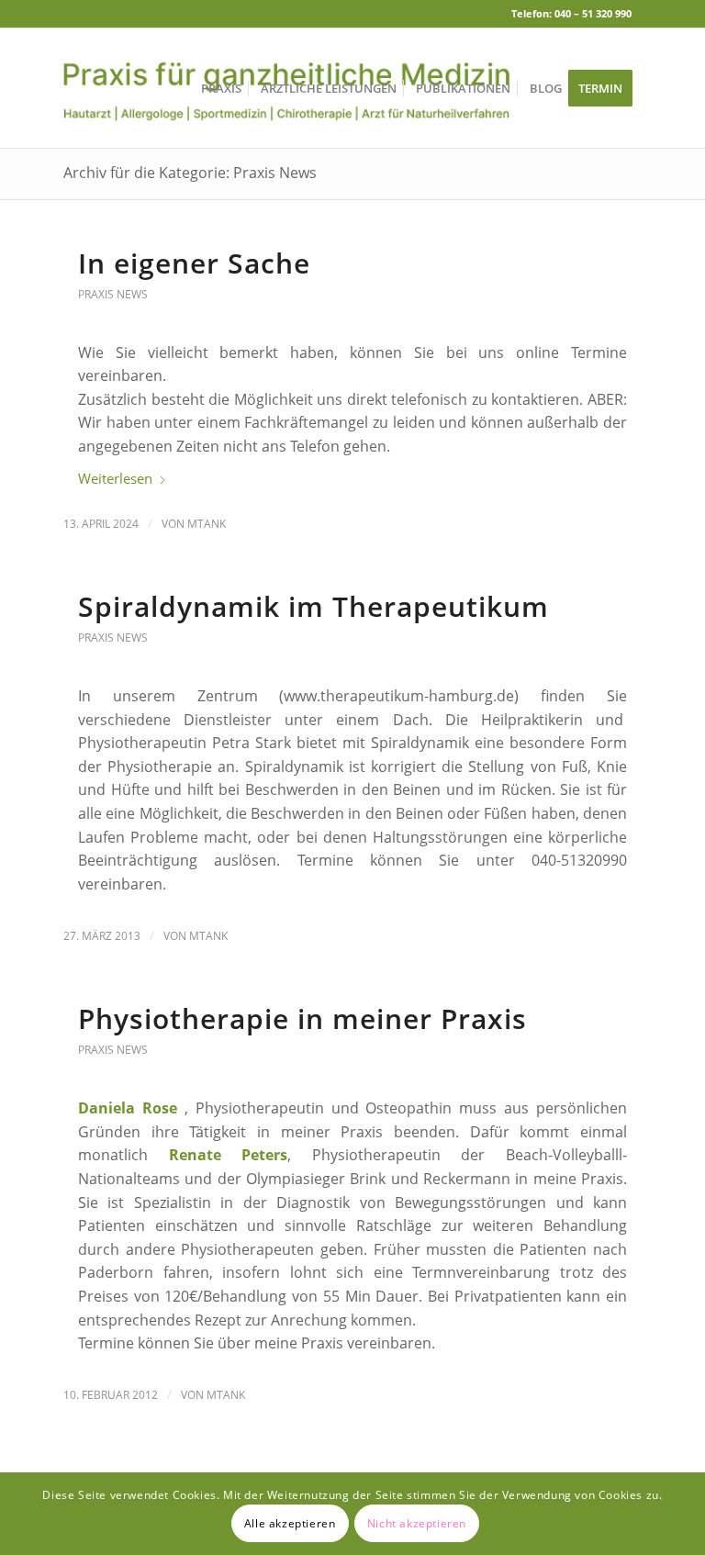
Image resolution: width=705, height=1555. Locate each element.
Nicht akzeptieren (416, 1523)
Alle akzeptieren (290, 1523)
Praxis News (113, 294)
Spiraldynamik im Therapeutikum (313, 606)
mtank (206, 523)
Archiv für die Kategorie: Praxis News (190, 172)
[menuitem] (221, 88)
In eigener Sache (194, 263)
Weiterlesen (115, 478)
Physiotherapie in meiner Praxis (302, 1018)
